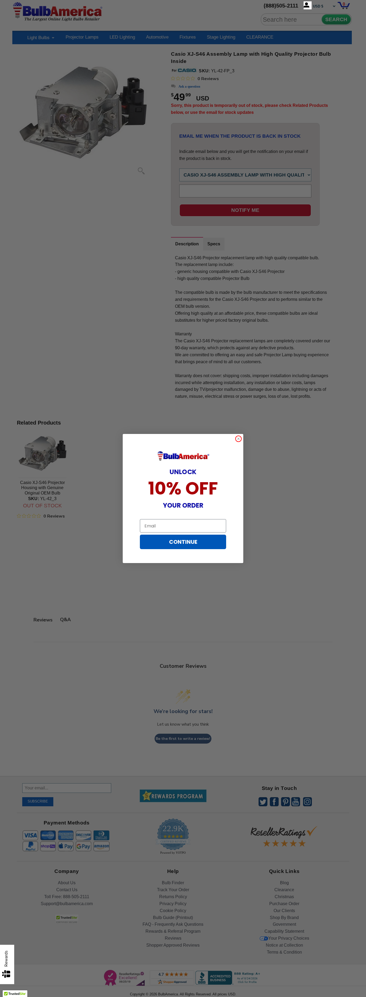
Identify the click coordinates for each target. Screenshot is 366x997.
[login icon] (308, 5)
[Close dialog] (238, 438)
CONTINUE (183, 542)
